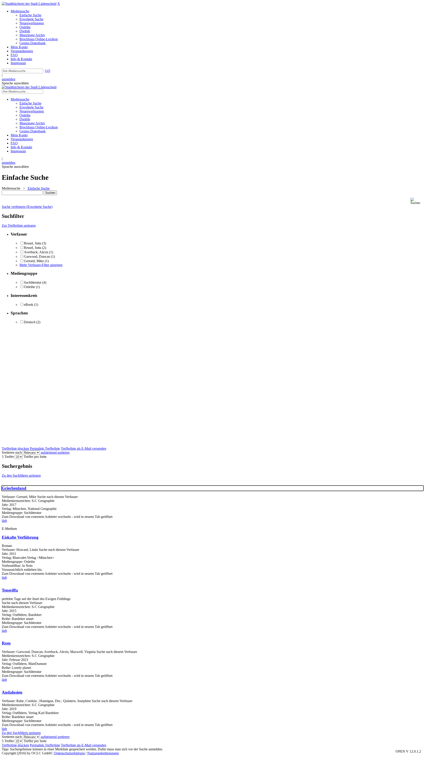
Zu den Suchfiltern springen (21, 475)
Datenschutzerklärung (69, 753)
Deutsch (29, 322)
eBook (28, 304)
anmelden (8, 79)
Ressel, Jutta (33, 243)
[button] (416, 201)
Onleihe (29, 287)
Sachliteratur (32, 282)
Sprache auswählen (15, 83)
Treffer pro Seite (35, 457)
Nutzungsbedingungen (103, 753)
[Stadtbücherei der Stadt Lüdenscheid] (29, 4)
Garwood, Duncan (37, 256)
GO (47, 71)
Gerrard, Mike (34, 261)
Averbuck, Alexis (36, 252)
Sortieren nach (12, 452)
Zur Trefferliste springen (19, 225)
